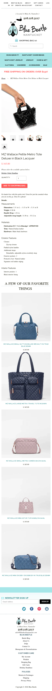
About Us (26, 641)
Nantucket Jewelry (14, 60)
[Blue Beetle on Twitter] (24, 609)
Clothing (9, 65)
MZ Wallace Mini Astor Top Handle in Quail (26, 518)
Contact (39, 5)
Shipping (26, 678)
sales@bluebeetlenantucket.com (26, 632)
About (28, 3)
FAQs (26, 643)
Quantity (5, 177)
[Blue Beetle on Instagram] (47, 609)
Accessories (34, 65)
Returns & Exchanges (26, 675)
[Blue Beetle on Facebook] (32, 609)
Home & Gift (42, 60)
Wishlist (26, 659)
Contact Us (26, 646)
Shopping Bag (26, 662)
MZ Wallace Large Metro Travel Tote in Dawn (26, 404)
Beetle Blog (16, 3)
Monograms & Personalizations (26, 649)
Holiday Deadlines (26, 667)
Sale (45, 65)
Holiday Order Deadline (9, 173)
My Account (26, 656)
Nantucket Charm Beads (33, 55)
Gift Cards (38, 3)
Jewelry (29, 60)
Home (6, 3)
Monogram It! (12, 55)
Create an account (23, 5)
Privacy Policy (26, 680)
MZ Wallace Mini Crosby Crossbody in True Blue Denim (26, 575)
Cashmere (21, 65)
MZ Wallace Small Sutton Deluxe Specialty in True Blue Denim (26, 345)
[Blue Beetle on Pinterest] (39, 609)
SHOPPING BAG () (28, 41)
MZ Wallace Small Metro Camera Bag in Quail (26, 461)
